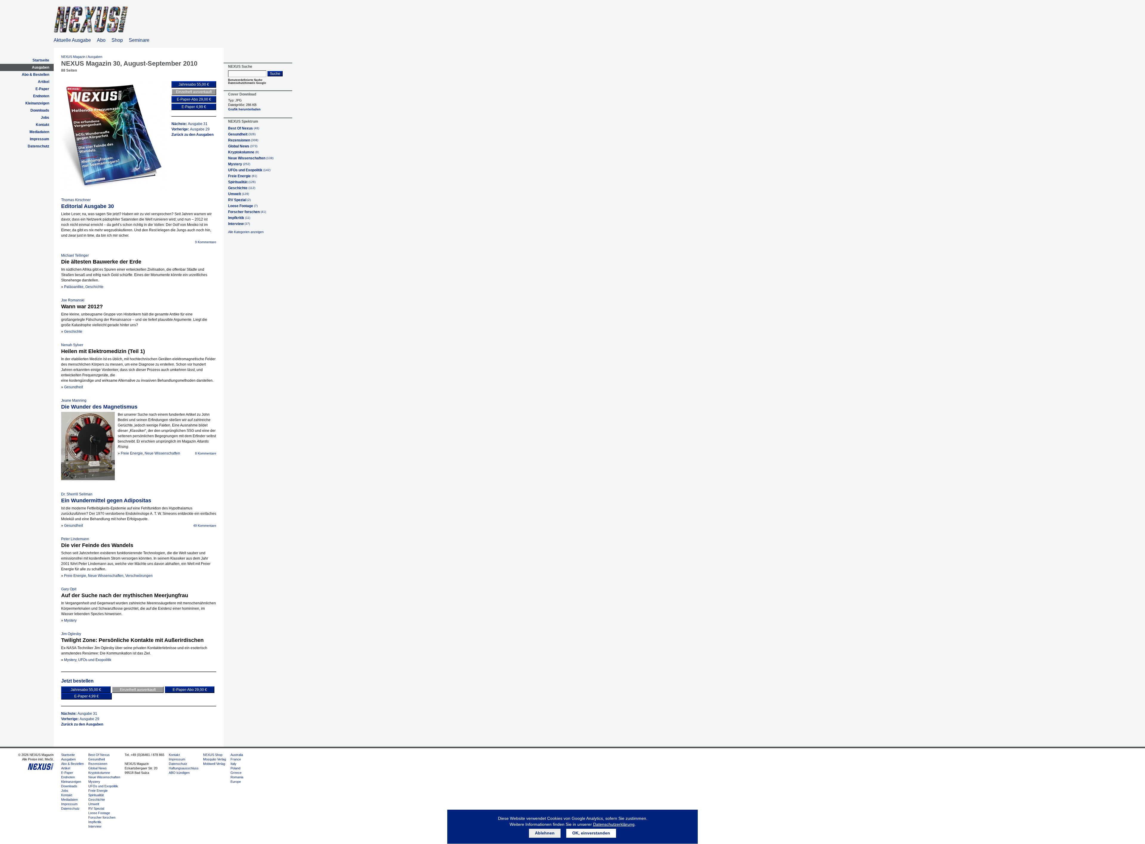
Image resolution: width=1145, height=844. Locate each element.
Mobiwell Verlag (214, 764)
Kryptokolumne (243, 152)
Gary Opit (68, 589)
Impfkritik (239, 218)
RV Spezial (239, 200)
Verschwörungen (139, 576)
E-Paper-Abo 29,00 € (194, 99)
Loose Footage (243, 206)
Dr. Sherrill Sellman (76, 494)
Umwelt (238, 194)
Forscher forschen (247, 212)
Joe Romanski (72, 300)
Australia (236, 755)
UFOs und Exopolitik (94, 660)
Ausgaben (40, 67)
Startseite (41, 60)
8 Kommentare (205, 453)
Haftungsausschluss (184, 768)
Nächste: (189, 124)
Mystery (70, 620)
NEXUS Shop (212, 755)
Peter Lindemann (75, 539)
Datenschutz (38, 146)
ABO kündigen (179, 772)
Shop (117, 40)
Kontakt (42, 125)
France (235, 759)
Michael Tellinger (75, 255)
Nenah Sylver (72, 345)
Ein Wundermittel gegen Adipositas (106, 500)
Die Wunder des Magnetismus (99, 407)
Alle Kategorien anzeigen (246, 232)
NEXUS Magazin (73, 56)
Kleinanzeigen (37, 103)
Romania (236, 777)
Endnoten (41, 96)
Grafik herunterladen (244, 109)
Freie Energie (132, 453)
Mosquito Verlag (214, 759)
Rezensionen (243, 140)
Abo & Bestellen (35, 75)
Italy (233, 764)
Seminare (139, 40)
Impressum (39, 139)
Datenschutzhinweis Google (247, 82)
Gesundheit (73, 387)
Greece (236, 772)
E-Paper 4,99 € (194, 107)
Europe (235, 781)
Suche (275, 74)
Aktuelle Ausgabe (72, 40)
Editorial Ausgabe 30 (87, 206)
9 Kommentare (205, 242)
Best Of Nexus (243, 128)
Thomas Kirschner (76, 200)
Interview (239, 224)
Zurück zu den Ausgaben (192, 135)
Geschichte (94, 287)
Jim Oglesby (71, 634)
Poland (235, 768)
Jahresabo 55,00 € (194, 84)
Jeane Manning (73, 400)
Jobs (45, 117)
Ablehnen (545, 833)
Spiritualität (242, 182)
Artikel (43, 82)
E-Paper (42, 89)
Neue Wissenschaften (162, 453)
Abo (101, 40)
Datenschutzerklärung (614, 824)
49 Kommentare (204, 525)
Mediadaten (39, 132)
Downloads (39, 110)
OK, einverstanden (591, 833)
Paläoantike (73, 287)
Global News (242, 146)
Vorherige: (190, 129)
